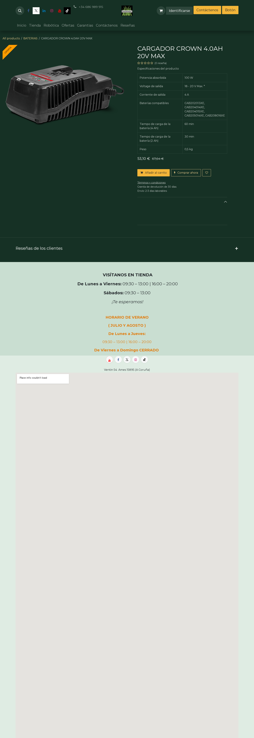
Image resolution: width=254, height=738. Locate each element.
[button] (20, 10)
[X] (36, 10)
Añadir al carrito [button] (155, 172)
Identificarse (179, 11)
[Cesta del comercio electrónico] (161, 10)
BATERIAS (30, 38)
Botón (230, 10)
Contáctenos (207, 10)
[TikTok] (67, 10)
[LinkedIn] (43, 10)
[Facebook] (28, 10)
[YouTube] (59, 10)
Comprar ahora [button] (187, 172)
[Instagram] (51, 10)
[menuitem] (22, 25)
